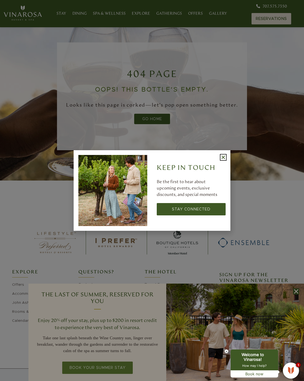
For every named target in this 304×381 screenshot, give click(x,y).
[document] (152, 190)
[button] (223, 157)
